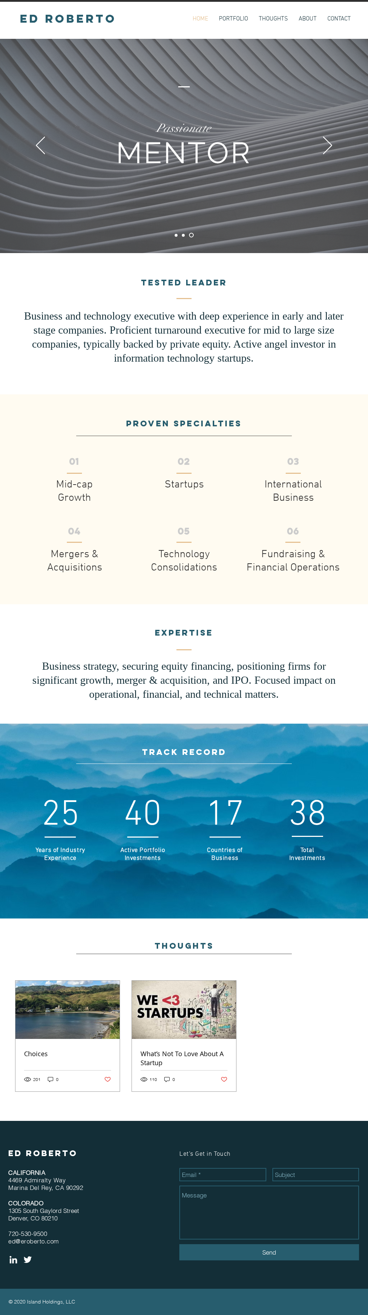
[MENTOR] (192, 235)
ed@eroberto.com (33, 1241)
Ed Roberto (43, 1153)
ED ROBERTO (68, 19)
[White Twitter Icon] (27, 1259)
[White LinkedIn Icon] (13, 1259)
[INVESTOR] (177, 235)
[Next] (327, 146)
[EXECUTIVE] (185, 235)
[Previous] (40, 146)
